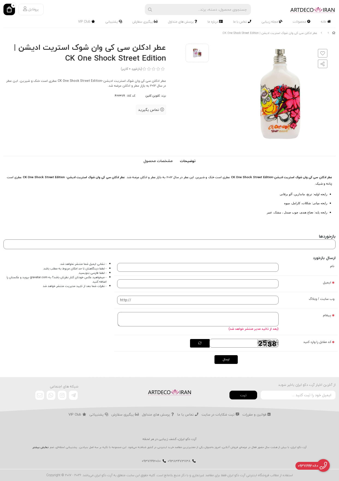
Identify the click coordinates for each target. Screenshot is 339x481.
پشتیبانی (112, 21)
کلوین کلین (153, 95)
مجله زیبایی (270, 21)
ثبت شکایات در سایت (219, 414)
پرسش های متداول (181, 21)
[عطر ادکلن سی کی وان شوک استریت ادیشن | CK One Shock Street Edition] (169, 391)
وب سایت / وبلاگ (321, 299)
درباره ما (213, 21)
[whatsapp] (51, 395)
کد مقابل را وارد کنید (317, 342)
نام (332, 266)
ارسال (226, 359)
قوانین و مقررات (255, 414)
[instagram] (62, 395)
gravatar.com (39, 277)
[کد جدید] (200, 343)
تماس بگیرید (149, 109)
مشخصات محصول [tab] (157, 161)
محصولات (300, 21)
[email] (39, 395)
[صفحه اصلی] (334, 32)
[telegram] (73, 395)
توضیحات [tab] (188, 161)
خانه (324, 21)
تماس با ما (240, 21)
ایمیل (327, 282)
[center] (150, 9)
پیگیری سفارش (143, 21)
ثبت (243, 395)
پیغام (327, 315)
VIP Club (84, 21)
